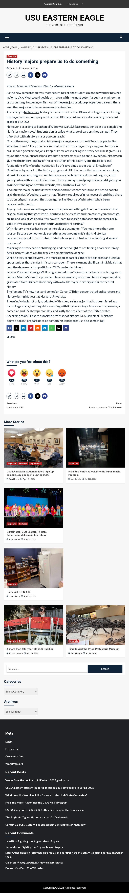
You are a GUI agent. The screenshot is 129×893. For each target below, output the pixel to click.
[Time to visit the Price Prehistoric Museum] (95, 625)
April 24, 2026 (29, 479)
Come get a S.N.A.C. (19, 592)
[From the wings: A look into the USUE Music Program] (95, 448)
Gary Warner (14, 539)
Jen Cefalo (76, 479)
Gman (8, 862)
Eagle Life (12, 56)
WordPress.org (14, 763)
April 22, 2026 (90, 479)
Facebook (73, 3)
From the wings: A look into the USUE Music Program (36, 802)
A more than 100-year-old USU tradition (30, 649)
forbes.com (31, 112)
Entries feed (12, 748)
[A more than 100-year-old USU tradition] (33, 625)
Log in (8, 741)
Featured (23, 464)
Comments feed (14, 756)
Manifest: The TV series (29, 868)
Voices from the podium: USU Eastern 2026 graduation (37, 780)
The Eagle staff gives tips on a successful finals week (36, 817)
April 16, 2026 (29, 539)
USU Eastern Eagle (64, 18)
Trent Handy (14, 596)
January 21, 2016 (29, 68)
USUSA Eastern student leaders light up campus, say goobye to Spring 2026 (30, 473)
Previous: (15, 405)
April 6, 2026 (91, 653)
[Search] (121, 37)
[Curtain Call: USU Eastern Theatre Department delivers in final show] (33, 508)
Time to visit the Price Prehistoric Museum (93, 649)
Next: (105, 405)
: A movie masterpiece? (39, 862)
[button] (7, 37)
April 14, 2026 (32, 653)
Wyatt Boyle (14, 479)
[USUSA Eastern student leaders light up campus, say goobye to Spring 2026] (33, 448)
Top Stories (35, 464)
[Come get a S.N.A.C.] (33, 568)
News (21, 641)
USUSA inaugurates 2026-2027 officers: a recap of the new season (44, 809)
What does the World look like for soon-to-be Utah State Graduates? (46, 795)
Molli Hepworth (16, 653)
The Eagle (13, 68)
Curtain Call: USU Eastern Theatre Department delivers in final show (27, 533)
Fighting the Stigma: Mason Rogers (39, 841)
